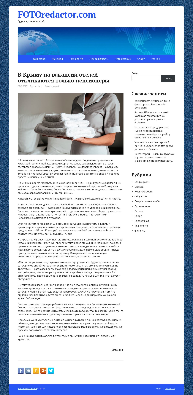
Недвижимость (99, 58)
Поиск (135, 73)
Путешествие (123, 58)
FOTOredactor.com (57, 14)
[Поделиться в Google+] (43, 371)
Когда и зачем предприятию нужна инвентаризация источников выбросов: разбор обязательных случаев (152, 132)
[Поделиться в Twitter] (51, 371)
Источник (117, 350)
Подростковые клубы (147, 201)
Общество (39, 58)
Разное (155, 58)
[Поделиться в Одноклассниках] (36, 371)
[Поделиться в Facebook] (21, 371)
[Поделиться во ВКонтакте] (28, 371)
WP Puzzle (170, 388)
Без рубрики (141, 182)
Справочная (141, 221)
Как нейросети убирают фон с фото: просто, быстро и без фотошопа (152, 104)
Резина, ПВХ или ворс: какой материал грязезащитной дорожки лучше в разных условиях (151, 117)
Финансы (57, 58)
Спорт (141, 58)
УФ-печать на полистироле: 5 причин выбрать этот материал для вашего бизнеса (153, 146)
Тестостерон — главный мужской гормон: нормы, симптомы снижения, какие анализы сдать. (154, 157)
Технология (76, 58)
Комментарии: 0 (52, 86)
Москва (139, 186)
